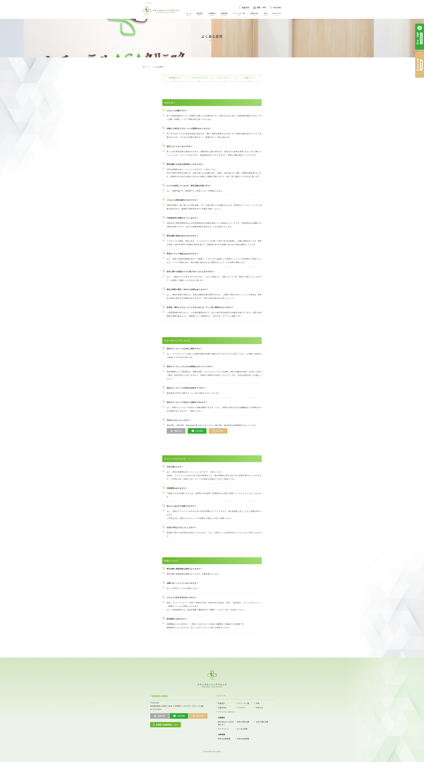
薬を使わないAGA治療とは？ (226, 723)
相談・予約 (261, 7)
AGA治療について (174, 78)
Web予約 (277, 7)
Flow (254, 14)
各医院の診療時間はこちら (167, 724)
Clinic (239, 14)
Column (276, 14)
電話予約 (245, 7)
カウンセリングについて (199, 78)
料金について (249, 78)
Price (265, 14)
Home (188, 14)
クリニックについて (224, 78)
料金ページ (178, 588)
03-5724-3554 (155, 709)
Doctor (199, 14)
